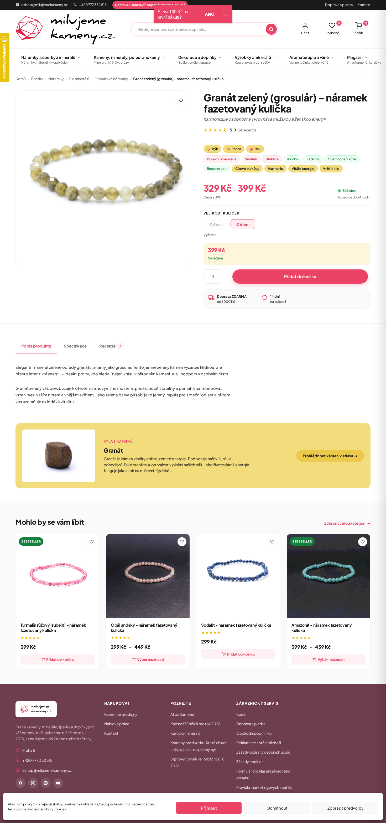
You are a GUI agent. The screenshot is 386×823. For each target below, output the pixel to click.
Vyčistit (210, 235)
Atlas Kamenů (182, 714)
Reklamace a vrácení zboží (258, 742)
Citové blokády (247, 168)
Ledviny (313, 159)
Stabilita (272, 159)
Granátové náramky (111, 78)
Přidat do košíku (300, 276)
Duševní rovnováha (221, 159)
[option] (243, 224)
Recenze (110, 345)
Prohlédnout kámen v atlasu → (330, 455)
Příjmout (209, 807)
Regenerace (217, 168)
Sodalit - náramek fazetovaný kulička (236, 624)
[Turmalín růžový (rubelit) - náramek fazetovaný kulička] (57, 576)
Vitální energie (303, 168)
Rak (255, 149)
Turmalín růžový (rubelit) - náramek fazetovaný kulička (53, 627)
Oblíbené (332, 28)
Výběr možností (150, 659)
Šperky (37, 78)
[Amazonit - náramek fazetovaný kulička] (328, 576)
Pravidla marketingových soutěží (264, 787)
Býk (212, 149)
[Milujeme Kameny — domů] (65, 29)
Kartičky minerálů (185, 733)
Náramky (56, 78)
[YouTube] (58, 783)
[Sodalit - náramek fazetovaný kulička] (238, 576)
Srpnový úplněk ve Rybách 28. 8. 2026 (198, 762)
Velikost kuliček (222, 213)
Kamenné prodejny (120, 714)
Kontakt (364, 5)
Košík (360, 28)
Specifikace (75, 345)
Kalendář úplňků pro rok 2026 (195, 723)
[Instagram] (33, 783)
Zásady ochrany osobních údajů (263, 752)
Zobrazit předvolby (345, 807)
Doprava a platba (339, 5)
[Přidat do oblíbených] (181, 100)
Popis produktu (36, 345)
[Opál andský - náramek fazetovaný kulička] (148, 576)
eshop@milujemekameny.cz (44, 5)
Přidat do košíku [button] (60, 659)
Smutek (251, 159)
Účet (305, 33)
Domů (20, 78)
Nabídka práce (116, 723)
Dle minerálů (79, 78)
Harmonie (275, 168)
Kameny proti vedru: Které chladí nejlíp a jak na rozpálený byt (198, 746)
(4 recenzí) (247, 130)
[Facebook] (20, 783)
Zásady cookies (249, 761)
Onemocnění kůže (342, 159)
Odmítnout (277, 807)
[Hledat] (271, 29)
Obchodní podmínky (254, 733)
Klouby (292, 159)
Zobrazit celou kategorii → (347, 523)
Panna (234, 149)
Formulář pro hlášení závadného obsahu (263, 774)
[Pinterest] (46, 783)
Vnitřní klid (331, 168)
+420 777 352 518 (93, 5)
